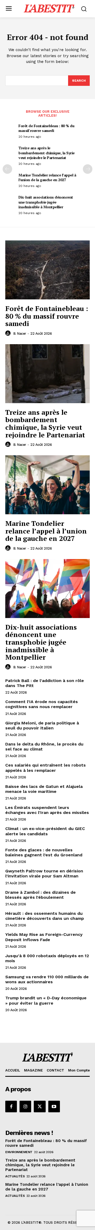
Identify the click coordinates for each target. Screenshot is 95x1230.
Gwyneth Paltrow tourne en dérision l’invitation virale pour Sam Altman (44, 873)
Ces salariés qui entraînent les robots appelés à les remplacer (45, 768)
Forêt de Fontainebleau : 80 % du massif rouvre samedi (46, 128)
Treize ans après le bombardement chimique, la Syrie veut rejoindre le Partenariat (46, 152)
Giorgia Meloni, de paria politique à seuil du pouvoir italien (42, 725)
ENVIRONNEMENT (18, 1152)
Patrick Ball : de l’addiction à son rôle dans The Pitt (44, 683)
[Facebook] (11, 1106)
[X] (39, 1106)
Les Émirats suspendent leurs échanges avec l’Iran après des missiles (47, 810)
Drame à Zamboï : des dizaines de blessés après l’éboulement (40, 895)
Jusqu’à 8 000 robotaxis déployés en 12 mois (47, 958)
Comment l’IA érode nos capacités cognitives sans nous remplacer (41, 704)
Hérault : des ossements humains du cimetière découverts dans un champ (44, 916)
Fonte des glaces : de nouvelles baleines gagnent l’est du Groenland (43, 852)
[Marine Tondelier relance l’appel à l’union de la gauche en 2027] (47, 484)
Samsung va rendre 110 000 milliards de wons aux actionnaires (47, 979)
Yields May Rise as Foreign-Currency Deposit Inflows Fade (44, 937)
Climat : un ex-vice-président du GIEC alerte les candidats (45, 831)
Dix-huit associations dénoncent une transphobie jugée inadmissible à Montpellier (45, 202)
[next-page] (87, 169)
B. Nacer (19, 333)
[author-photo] (8, 333)
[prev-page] (7, 169)
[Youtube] (54, 1106)
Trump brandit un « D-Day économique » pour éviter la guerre (46, 1000)
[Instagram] (25, 1106)
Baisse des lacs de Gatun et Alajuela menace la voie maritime (44, 789)
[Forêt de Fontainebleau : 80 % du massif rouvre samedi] (47, 269)
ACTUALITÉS (15, 1176)
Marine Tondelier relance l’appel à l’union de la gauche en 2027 (47, 177)
